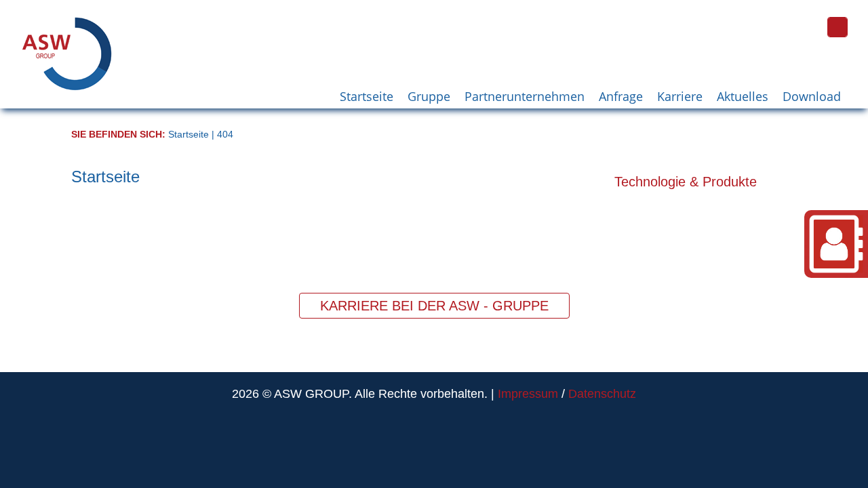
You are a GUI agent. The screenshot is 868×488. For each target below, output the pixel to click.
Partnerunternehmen (525, 96)
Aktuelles (742, 96)
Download (812, 96)
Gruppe (429, 96)
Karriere (680, 96)
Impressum (528, 394)
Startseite (366, 96)
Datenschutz (602, 394)
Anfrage (621, 96)
